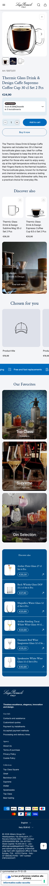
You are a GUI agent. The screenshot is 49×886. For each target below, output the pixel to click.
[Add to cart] (20, 200)
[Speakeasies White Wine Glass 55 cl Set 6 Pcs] (24, 663)
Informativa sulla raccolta (16, 882)
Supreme (7, 782)
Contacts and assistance (14, 718)
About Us (7, 746)
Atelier (6, 786)
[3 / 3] (20, 61)
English (24, 823)
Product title (9, 350)
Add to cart (35, 122)
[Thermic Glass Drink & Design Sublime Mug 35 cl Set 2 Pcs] (12, 207)
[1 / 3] (5, 61)
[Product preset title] (21, 328)
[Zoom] (42, 17)
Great (5, 773)
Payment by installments (14, 726)
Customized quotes (12, 722)
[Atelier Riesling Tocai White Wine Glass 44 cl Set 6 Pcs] (24, 626)
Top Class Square (11, 769)
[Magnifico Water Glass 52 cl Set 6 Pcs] (24, 607)
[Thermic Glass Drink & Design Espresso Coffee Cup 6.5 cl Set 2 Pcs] (36, 207)
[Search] (39, 5)
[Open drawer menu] (4, 5)
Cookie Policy (9, 758)
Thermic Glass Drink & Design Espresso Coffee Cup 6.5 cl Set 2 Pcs (36, 226)
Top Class (7, 794)
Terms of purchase (11, 750)
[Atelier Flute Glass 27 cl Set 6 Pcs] (24, 570)
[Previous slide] (7, 34)
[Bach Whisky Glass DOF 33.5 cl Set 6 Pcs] (24, 589)
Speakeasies (9, 790)
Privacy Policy (9, 754)
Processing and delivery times (16, 734)
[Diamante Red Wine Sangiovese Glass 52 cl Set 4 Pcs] (24, 644)
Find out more (19, 284)
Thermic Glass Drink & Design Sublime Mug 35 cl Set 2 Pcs (12, 226)
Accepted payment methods (16, 730)
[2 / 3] (13, 61)
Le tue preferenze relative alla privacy (27, 877)
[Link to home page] (13, 693)
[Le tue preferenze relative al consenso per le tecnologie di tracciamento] (44, 881)
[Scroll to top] (43, 846)
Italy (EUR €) (24, 827)
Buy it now (24, 132)
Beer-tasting (8, 798)
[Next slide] (41, 34)
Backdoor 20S (9, 777)
